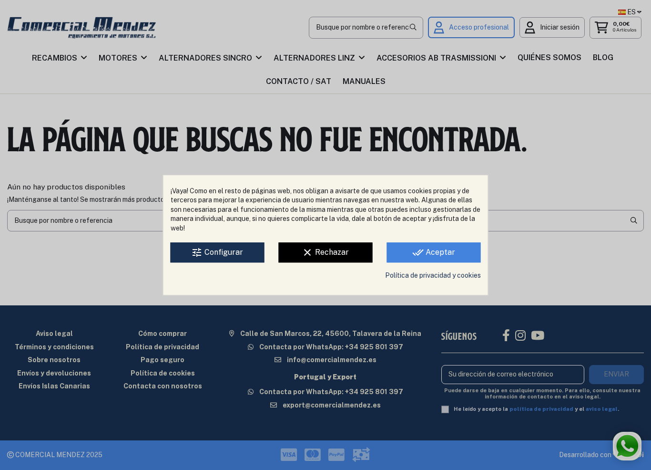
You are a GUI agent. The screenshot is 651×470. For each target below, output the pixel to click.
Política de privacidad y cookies (433, 276)
